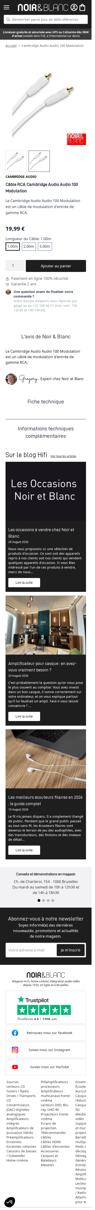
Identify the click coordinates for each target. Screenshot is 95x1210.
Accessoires (50, 1151)
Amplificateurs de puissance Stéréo (20, 1130)
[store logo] (43, 7)
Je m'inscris (70, 950)
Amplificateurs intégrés (17, 1121)
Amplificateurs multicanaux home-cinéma (56, 1096)
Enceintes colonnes (21, 1146)
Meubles (47, 1165)
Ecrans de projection (48, 1125)
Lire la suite (24, 582)
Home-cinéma (17, 1160)
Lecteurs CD (15, 1086)
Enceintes (13, 1142)
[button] (9, 1202)
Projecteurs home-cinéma (55, 1116)
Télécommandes (53, 1132)
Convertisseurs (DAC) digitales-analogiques (18, 1109)
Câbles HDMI (51, 1142)
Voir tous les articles (63, 456)
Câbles (46, 1137)
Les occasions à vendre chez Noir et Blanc (41, 532)
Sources (12, 1082)
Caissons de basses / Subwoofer (21, 1153)
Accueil (11, 45)
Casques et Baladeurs (49, 1157)
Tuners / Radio (17, 1091)
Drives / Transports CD (21, 1098)
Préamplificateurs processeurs (54, 1084)
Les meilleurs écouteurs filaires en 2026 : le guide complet (45, 800)
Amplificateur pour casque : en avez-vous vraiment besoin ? (42, 666)
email (18, 305)
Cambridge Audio (21, 176)
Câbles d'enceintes (55, 1146)
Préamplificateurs (20, 1137)
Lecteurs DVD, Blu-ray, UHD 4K (55, 1107)
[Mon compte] (74, 7)
